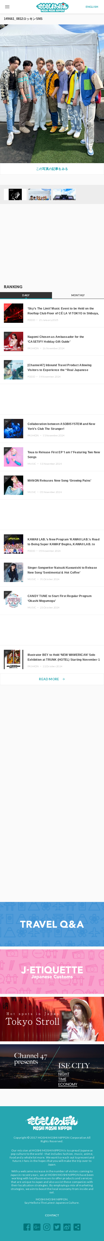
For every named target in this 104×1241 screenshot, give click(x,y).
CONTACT (52, 1215)
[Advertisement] (52, 244)
